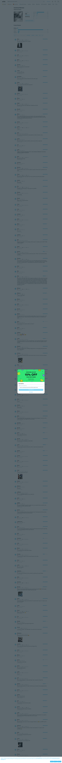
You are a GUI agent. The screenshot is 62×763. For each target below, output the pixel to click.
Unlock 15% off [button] (31, 389)
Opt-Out (55, 761)
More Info (59, 761)
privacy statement (39, 757)
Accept (52, 761)
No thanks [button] (31, 392)
